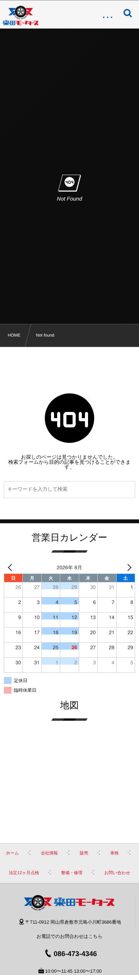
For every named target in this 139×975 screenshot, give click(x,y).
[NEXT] (127, 567)
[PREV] (11, 567)
